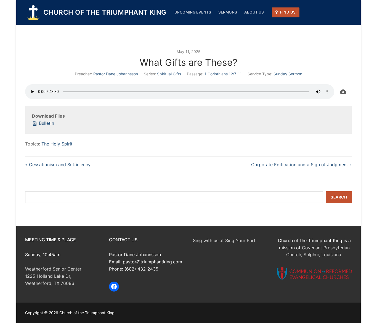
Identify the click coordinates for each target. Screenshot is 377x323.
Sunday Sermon (288, 74)
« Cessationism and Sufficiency (58, 164)
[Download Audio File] (343, 91)
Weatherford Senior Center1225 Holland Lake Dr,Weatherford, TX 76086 (53, 276)
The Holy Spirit (57, 144)
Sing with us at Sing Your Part (224, 240)
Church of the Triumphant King (104, 12)
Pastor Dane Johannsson (115, 74)
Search (339, 197)
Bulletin (46, 123)
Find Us (287, 12)
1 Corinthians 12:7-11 (223, 74)
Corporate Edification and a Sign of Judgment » (301, 164)
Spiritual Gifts (169, 74)
